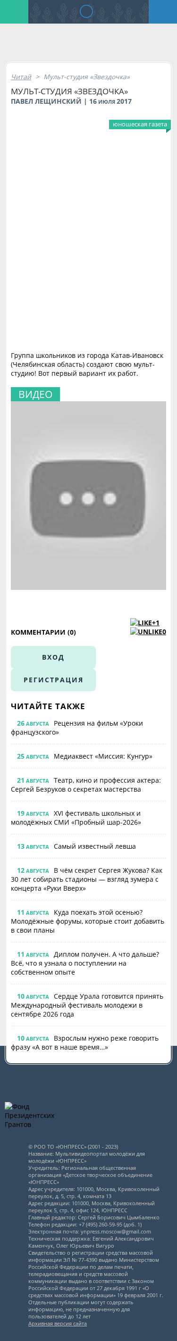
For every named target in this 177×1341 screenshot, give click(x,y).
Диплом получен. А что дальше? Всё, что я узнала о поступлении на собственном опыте (85, 963)
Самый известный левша (95, 846)
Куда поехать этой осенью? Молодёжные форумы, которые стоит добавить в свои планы (87, 921)
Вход (53, 657)
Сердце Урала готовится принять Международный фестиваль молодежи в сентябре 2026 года (87, 1005)
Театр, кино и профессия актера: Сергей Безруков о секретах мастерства (86, 785)
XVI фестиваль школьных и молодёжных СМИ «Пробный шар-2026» (76, 818)
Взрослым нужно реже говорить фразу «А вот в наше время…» (85, 1042)
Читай (21, 76)
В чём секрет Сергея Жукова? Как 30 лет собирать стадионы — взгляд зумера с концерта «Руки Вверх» (86, 879)
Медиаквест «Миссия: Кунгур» (103, 756)
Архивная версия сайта (57, 1323)
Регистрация (54, 679)
